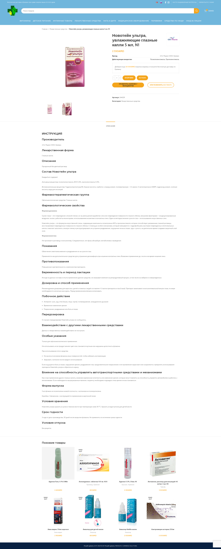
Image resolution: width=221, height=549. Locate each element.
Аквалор (93, 532)
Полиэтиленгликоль (157, 59)
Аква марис (58, 532)
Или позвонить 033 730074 (161, 85)
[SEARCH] (196, 10)
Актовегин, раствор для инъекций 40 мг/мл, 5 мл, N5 (163, 483)
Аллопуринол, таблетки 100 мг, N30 (93, 482)
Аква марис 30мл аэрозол (58, 529)
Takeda (162, 487)
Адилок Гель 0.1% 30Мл (58, 482)
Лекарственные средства (58, 29)
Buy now (142, 78)
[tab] (110, 125)
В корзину (129, 78)
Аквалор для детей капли (93, 529)
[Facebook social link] (165, 2)
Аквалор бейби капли (128, 529)
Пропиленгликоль (172, 59)
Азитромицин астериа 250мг (162, 529)
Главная (45, 29)
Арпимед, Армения (93, 485)
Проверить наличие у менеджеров (128, 85)
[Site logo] (12, 11)
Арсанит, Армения (128, 485)
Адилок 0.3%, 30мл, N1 (128, 482)
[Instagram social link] (168, 2)
